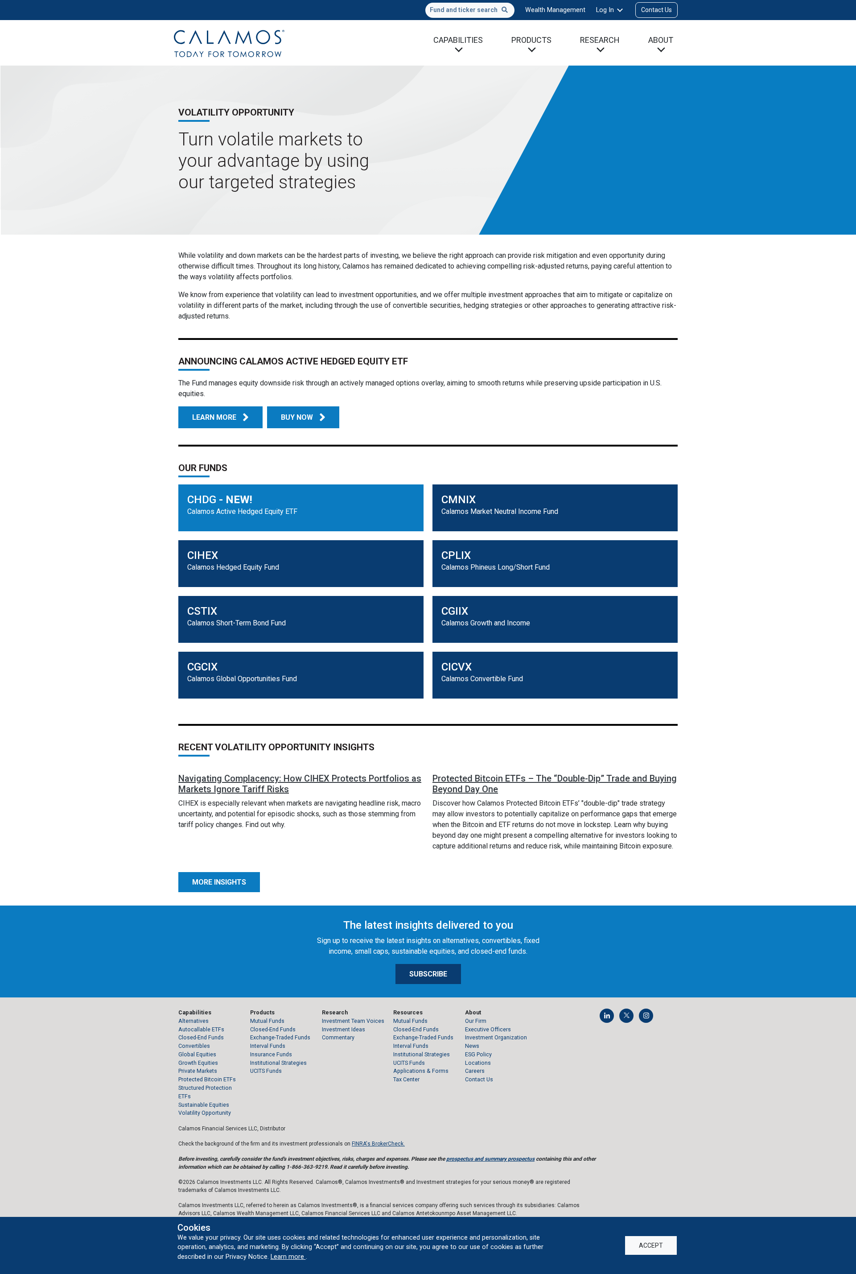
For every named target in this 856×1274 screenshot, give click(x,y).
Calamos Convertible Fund (482, 678)
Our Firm (475, 1021)
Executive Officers (488, 1029)
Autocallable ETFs (201, 1029)
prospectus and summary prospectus (490, 1159)
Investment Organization (496, 1037)
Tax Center (406, 1079)
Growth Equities (198, 1062)
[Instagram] (646, 1016)
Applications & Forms (421, 1070)
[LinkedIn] (607, 1016)
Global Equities (197, 1054)
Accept (651, 1245)
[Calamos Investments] (229, 42)
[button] (303, 417)
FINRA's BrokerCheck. (378, 1144)
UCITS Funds (266, 1070)
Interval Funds (267, 1045)
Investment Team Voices (353, 1021)
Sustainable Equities (203, 1104)
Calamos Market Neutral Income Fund (499, 511)
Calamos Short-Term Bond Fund (236, 623)
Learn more (288, 1256)
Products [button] (531, 40)
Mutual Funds (267, 1021)
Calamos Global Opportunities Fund (242, 678)
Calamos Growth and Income (485, 623)
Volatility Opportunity (204, 1112)
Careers (475, 1070)
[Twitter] (626, 1016)
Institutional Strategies (278, 1062)
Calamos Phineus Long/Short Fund (495, 567)
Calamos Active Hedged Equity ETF (242, 511)
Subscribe (428, 974)
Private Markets (197, 1070)
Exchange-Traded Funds (280, 1037)
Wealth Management (555, 9)
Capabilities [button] (458, 40)
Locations (478, 1062)
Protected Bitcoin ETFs (207, 1079)
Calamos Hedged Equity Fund (233, 567)
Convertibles (194, 1045)
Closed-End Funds (201, 1037)
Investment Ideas (343, 1029)
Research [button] (600, 40)
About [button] (660, 40)
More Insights (219, 882)
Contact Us (656, 9)
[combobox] (469, 10)
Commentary (338, 1037)
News (472, 1045)
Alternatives (193, 1021)
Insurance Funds (271, 1054)
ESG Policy (478, 1054)
